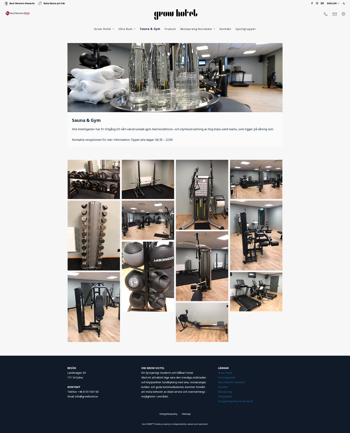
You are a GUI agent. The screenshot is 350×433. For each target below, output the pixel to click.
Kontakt (225, 29)
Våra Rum (125, 29)
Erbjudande (225, 396)
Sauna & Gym (150, 29)
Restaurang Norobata (196, 29)
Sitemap (186, 413)
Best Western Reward (231, 382)
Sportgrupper (246, 29)
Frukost (170, 29)
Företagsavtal (226, 377)
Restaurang (225, 391)
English (332, 3)
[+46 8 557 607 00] (326, 14)
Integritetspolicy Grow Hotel (235, 401)
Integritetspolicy (169, 413)
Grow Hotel (102, 29)
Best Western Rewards (22, 3)
